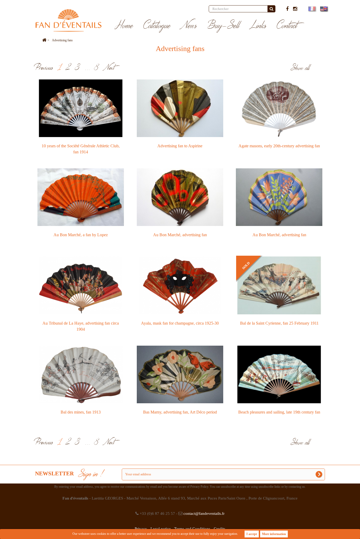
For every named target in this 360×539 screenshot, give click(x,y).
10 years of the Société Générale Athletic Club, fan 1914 (81, 149)
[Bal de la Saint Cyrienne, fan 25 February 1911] (279, 285)
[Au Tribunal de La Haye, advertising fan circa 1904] (80, 285)
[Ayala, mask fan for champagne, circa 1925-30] (180, 285)
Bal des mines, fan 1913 (81, 412)
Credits (219, 529)
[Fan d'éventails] (68, 20)
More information (274, 534)
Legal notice (160, 529)
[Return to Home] (44, 40)
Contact (287, 26)
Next (109, 67)
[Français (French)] (311, 8)
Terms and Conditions (192, 529)
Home (124, 26)
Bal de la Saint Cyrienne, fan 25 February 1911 (279, 323)
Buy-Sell (223, 26)
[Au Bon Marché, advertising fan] (180, 197)
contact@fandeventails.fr (204, 513)
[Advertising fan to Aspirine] (180, 108)
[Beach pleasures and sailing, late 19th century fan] (279, 374)
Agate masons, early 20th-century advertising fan (279, 146)
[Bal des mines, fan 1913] (80, 374)
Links (258, 26)
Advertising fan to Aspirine (179, 146)
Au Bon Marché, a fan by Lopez (80, 235)
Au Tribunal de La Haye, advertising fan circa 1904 (80, 326)
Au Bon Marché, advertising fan (180, 235)
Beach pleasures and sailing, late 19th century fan (279, 412)
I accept (251, 534)
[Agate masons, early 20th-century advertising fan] (279, 108)
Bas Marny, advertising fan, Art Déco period (180, 412)
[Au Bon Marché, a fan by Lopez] (80, 197)
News (189, 26)
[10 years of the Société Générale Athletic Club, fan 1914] (80, 108)
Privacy (141, 529)
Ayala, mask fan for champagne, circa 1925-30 (180, 323)
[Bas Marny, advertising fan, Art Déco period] (180, 374)
